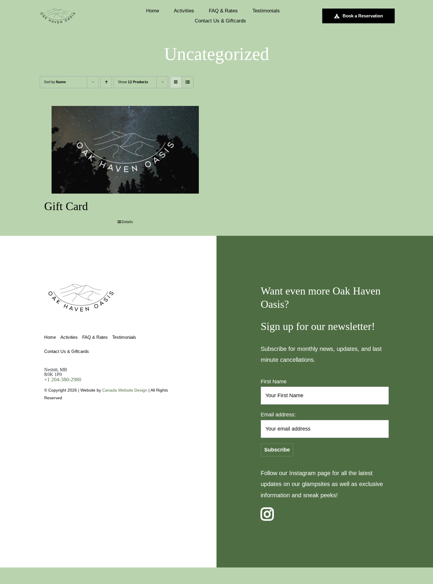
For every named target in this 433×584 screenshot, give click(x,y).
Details (127, 222)
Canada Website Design (124, 390)
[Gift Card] (125, 150)
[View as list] (187, 82)
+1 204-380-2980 (62, 379)
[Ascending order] (106, 82)
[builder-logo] (57, 11)
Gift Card (66, 206)
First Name (274, 382)
